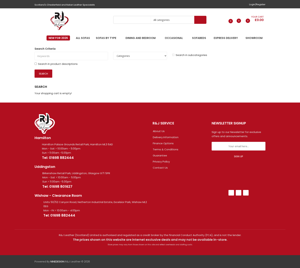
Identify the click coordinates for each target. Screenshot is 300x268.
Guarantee (160, 155)
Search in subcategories (191, 55)
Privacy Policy (161, 161)
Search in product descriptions (58, 64)
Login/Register (257, 4)
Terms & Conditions (165, 149)
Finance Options (163, 143)
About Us (159, 131)
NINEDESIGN (57, 261)
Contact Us (160, 167)
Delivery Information (165, 137)
